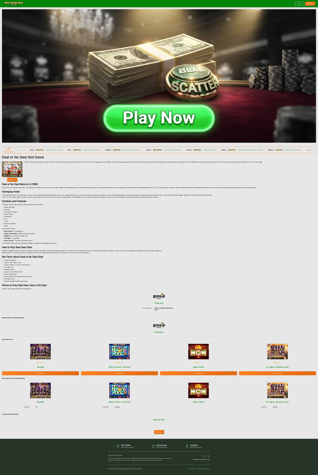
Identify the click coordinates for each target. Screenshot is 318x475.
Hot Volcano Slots (23, 150)
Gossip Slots (158, 303)
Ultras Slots (179, 150)
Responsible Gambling (203, 469)
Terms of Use (191, 469)
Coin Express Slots (141, 150)
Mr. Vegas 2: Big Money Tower (277, 367)
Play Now (310, 3)
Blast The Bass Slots (100, 150)
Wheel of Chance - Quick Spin (119, 367)
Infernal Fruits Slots (60, 150)
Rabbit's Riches (198, 367)
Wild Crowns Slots (262, 150)
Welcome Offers (159, 420)
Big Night (40, 367)
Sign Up (299, 3)
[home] (14, 6)
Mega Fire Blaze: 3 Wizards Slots (219, 150)
